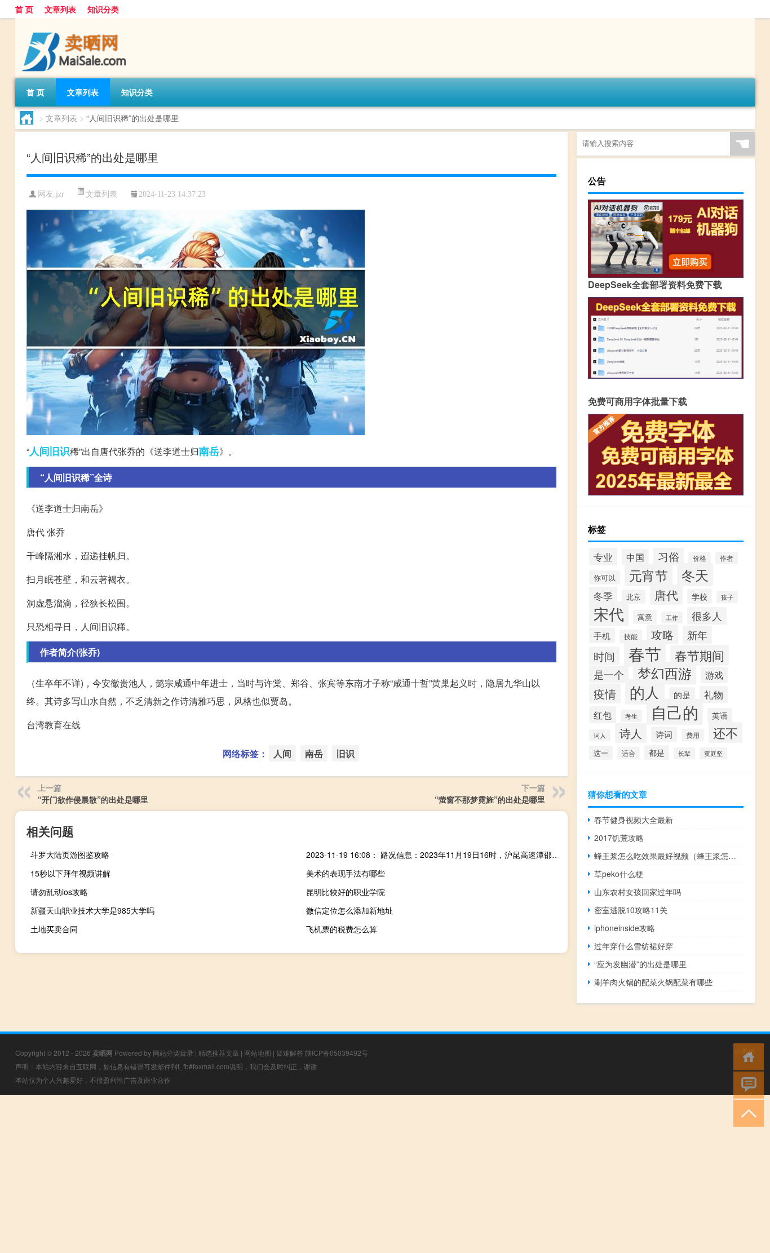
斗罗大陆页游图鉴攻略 (69, 854)
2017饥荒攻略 (619, 837)
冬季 (603, 595)
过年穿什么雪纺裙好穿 (633, 945)
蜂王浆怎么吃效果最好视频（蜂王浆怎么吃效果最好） (669, 855)
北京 (633, 596)
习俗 (668, 556)
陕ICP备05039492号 (336, 1052)
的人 (645, 692)
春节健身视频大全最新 (633, 819)
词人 (600, 735)
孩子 (727, 596)
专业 (603, 557)
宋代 (609, 614)
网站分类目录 (173, 1052)
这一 (601, 752)
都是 (657, 752)
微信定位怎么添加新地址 (349, 910)
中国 (635, 557)
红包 (603, 714)
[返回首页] (746, 1056)
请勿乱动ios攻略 (59, 891)
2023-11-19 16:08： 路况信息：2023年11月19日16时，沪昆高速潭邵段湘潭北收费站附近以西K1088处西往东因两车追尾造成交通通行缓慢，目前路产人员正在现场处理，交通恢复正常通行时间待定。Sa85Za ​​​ (435, 854)
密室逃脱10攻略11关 (630, 909)
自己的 (674, 712)
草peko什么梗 (618, 873)
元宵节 (648, 575)
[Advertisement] (338, 1174)
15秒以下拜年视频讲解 (70, 873)
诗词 (664, 734)
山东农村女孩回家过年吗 (637, 891)
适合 (628, 753)
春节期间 (699, 655)
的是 (682, 695)
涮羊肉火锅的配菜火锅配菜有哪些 (653, 982)
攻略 (662, 634)
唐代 (666, 594)
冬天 (695, 575)
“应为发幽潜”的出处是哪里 (640, 963)
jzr (60, 194)
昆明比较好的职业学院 (345, 891)
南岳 (209, 451)
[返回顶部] (746, 1112)
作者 (726, 558)
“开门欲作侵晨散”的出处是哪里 (93, 799)
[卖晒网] (74, 22)
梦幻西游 (665, 673)
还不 (725, 732)
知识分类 (103, 9)
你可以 (605, 577)
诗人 (630, 733)
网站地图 (257, 1052)
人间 (39, 451)
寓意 (645, 617)
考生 (631, 715)
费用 (693, 735)
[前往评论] (746, 1084)
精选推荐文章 (218, 1052)
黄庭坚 (713, 753)
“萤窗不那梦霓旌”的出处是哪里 (490, 799)
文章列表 (60, 9)
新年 (697, 634)
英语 (720, 715)
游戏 (714, 674)
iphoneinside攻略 (624, 927)
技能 (631, 636)
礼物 (713, 694)
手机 (602, 635)
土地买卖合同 (54, 929)
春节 (645, 653)
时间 (604, 655)
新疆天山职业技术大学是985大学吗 (92, 910)
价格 (699, 558)
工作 (672, 617)
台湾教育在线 (53, 724)
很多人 (707, 616)
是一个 (609, 674)
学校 (699, 596)
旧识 (60, 451)
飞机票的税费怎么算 (341, 929)
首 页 (24, 9)
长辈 (684, 753)
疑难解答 (289, 1052)
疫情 (605, 693)
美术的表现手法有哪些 (345, 873)
